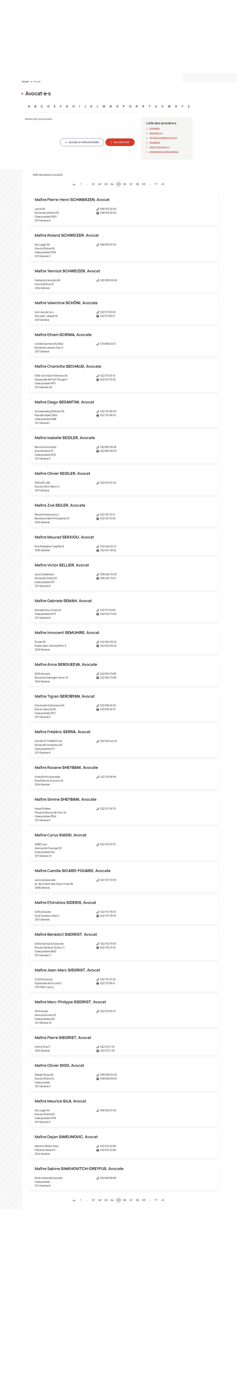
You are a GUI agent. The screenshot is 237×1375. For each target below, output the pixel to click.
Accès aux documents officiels (187, 1313)
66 (124, 184)
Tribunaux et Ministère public (37, 21)
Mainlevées (127, 1288)
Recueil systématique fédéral (187, 1274)
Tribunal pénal (29, 1261)
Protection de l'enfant (133, 1297)
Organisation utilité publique (163, 151)
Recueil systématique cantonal (188, 1270)
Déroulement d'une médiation (37, 1331)
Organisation (78, 1256)
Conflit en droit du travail (134, 1261)
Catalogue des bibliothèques (186, 1283)
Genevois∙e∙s (156, 133)
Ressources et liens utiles (137, 21)
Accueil (25, 81)
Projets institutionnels (83, 1270)
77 (156, 184)
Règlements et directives (85, 1274)
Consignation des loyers (134, 1265)
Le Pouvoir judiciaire (89, 21)
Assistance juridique (132, 1256)
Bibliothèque (78, 1288)
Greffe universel (30, 1310)
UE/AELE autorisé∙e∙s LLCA (163, 137)
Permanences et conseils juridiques (190, 1322)
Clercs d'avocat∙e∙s (159, 147)
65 (118, 184)
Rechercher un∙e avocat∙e (38, 118)
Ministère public (30, 1252)
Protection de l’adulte (133, 1292)
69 (143, 184)
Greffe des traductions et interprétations (43, 1306)
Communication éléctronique (187, 1261)
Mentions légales (129, 1365)
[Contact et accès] (207, 1364)
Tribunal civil (28, 1256)
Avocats (37, 81)
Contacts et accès (168, 21)
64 (112, 184)
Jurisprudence (179, 1252)
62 (99, 184)
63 (106, 184)
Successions (128, 1306)
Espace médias (175, 1365)
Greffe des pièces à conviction (37, 1301)
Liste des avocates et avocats (187, 1265)
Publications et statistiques (86, 1283)
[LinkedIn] (213, 1364)
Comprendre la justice (83, 1252)
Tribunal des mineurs (32, 1279)
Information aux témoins (134, 1279)
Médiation (65, 21)
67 (131, 184)
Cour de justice (29, 1292)
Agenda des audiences (183, 1256)
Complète (154, 128)
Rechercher (121, 142)
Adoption (126, 1252)
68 (137, 184)
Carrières (76, 1265)
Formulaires (178, 1308)
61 (93, 184)
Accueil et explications (83, 142)
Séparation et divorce (133, 1301)
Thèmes (111, 21)
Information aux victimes (134, 1283)
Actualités (77, 1279)
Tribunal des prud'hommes (35, 1274)
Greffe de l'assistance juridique (37, 1297)
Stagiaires (154, 142)
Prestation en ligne (181, 1279)
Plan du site (106, 1365)
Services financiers (181, 1326)
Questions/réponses (182, 1317)
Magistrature (78, 1261)
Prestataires (153, 1365)
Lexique (176, 1288)
